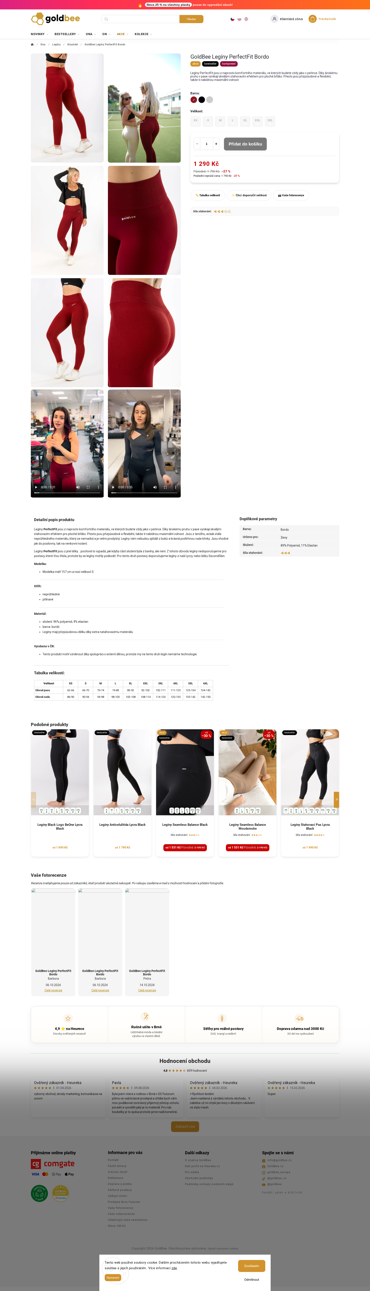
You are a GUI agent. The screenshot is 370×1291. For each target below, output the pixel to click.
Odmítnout (251, 1280)
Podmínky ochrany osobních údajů (209, 1184)
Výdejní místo (117, 1195)
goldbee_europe (278, 1172)
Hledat (191, 19)
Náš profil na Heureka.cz (202, 1166)
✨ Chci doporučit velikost (249, 195)
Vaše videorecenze (121, 1213)
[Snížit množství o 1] (197, 144)
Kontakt (113, 1160)
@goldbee (274, 1184)
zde (174, 1268)
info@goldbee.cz (279, 1160)
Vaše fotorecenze (120, 1207)
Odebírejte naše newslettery (128, 1219)
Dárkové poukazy (120, 1189)
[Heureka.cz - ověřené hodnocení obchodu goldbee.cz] (59, 1192)
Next (337, 799)
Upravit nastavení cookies (223, 1248)
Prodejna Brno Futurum (124, 1201)
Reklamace (115, 1178)
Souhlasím (251, 1266)
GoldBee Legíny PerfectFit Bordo (53, 972)
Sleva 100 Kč (117, 1225)
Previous (34, 799)
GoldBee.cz (275, 1166)
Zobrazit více (185, 1127)
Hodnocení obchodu (185, 1061)
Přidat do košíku (245, 144)
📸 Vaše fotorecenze (291, 195)
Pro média (192, 1172)
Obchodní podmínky (199, 1178)
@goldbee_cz (277, 1178)
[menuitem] (41, 34)
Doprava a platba (120, 1184)
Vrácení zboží (117, 1172)
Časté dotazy (117, 1166)
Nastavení (113, 1277)
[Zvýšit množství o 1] (216, 144)
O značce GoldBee (198, 1160)
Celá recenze (53, 990)
